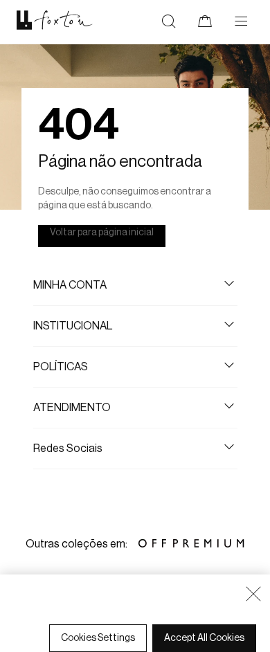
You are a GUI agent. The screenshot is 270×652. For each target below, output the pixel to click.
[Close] (253, 594)
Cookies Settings (98, 638)
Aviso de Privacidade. (66, 619)
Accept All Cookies (204, 638)
